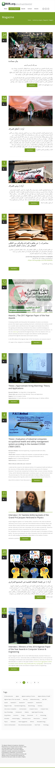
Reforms (32, 721)
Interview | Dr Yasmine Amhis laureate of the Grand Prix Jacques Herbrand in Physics (29, 516)
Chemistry (40, 705)
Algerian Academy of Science (28, 696)
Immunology (43, 715)
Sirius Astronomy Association (25, 725)
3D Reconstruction (8, 696)
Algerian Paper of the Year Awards (12, 699)
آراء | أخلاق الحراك (16, 129)
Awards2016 (39, 702)
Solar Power (37, 725)
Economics (15, 715)
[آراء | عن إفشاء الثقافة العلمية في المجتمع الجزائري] (31, 564)
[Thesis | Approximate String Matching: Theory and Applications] (31, 368)
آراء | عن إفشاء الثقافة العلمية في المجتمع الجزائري (30, 581)
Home (29, 20)
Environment (30, 715)
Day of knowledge (8, 712)
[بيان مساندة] (31, 45)
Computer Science (33, 709)
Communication (22, 709)
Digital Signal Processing (37, 712)
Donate (36, 8)
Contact (30, 8)
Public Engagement (22, 721)
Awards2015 (30, 702)
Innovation (6, 718)
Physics (6, 721)
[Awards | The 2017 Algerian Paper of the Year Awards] (31, 296)
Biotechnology (31, 705)
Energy (22, 715)
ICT (36, 715)
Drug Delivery (7, 715)
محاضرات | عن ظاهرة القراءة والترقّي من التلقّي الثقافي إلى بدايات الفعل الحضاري (28, 244)
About (5, 8)
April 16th (44, 699)
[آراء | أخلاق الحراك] (31, 111)
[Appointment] (17, 4)
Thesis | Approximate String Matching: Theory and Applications (29, 387)
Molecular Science (26, 718)
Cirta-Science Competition (10, 709)
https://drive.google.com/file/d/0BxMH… (40, 260)
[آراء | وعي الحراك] (31, 172)
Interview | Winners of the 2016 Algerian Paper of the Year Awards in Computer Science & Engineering (30, 649)
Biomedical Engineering (19, 705)
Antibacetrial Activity (34, 699)
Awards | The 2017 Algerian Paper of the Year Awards (29, 316)
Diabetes (27, 712)
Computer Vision (44, 709)
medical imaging (16, 718)
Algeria (17, 696)
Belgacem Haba (8, 705)
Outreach (45, 718)
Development (19, 712)
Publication (13, 721)
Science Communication (9, 725)
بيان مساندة (13, 61)
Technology (45, 725)
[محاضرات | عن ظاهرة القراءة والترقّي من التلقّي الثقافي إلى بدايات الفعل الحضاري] (31, 227)
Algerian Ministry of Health (44, 696)
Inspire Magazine (14, 8)
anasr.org (15, 331)
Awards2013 (13, 702)
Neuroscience (37, 718)
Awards (23, 8)
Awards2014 (22, 702)
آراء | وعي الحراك (16, 186)
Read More (32, 85)
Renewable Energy (41, 721)
